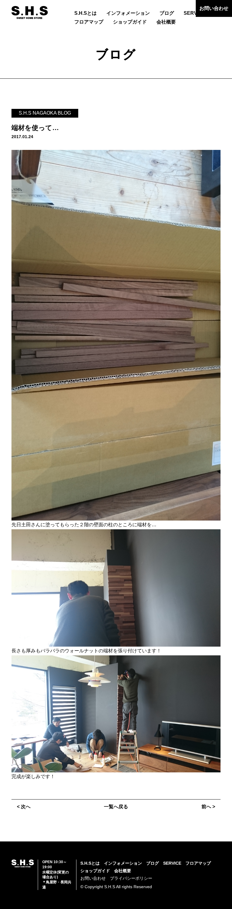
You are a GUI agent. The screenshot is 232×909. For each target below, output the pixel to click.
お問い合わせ (213, 8)
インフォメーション (128, 13)
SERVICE (194, 13)
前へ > (208, 806)
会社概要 (166, 21)
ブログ (167, 13)
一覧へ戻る (116, 806)
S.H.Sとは (85, 13)
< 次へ (24, 806)
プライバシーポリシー (131, 878)
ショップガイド (130, 21)
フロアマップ (88, 21)
